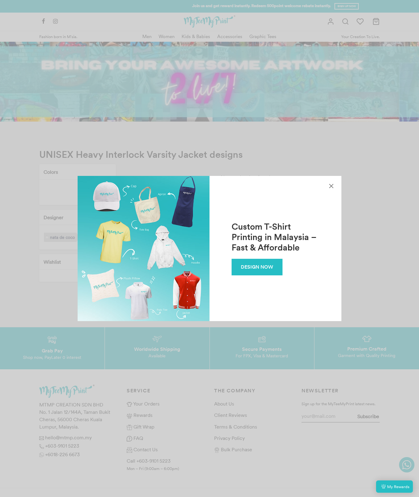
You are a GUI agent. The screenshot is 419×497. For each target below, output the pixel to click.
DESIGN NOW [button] (257, 267)
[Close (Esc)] (331, 186)
